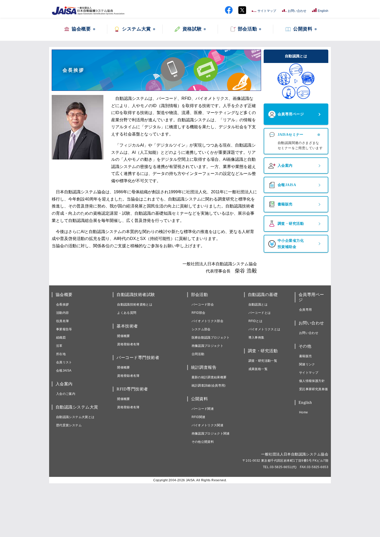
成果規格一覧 (258, 369)
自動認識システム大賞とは (75, 417)
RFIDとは (255, 321)
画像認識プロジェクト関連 (211, 433)
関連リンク (307, 364)
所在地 (61, 354)
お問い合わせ (297, 11)
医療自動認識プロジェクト (211, 337)
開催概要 (123, 336)
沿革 (59, 346)
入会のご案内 (65, 394)
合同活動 (198, 354)
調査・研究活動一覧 (262, 361)
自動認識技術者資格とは (134, 304)
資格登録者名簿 (128, 344)
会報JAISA (64, 370)
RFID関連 (199, 417)
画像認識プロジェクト (208, 346)
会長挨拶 (62, 304)
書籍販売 (305, 356)
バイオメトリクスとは (264, 329)
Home (303, 412)
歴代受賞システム (69, 425)
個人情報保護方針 (312, 381)
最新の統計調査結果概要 (209, 377)
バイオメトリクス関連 (208, 425)
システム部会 (201, 329)
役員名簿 (62, 321)
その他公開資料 (203, 442)
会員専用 (305, 309)
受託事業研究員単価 (313, 389)
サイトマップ (266, 11)
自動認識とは (258, 304)
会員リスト (64, 362)
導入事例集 (256, 337)
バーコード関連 (203, 409)
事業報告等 (64, 329)
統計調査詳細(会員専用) (209, 385)
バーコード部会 (203, 304)
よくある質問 (126, 313)
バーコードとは (259, 313)
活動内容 (62, 313)
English (323, 11)
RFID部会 (199, 313)
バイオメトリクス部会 (208, 321)
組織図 (61, 337)
